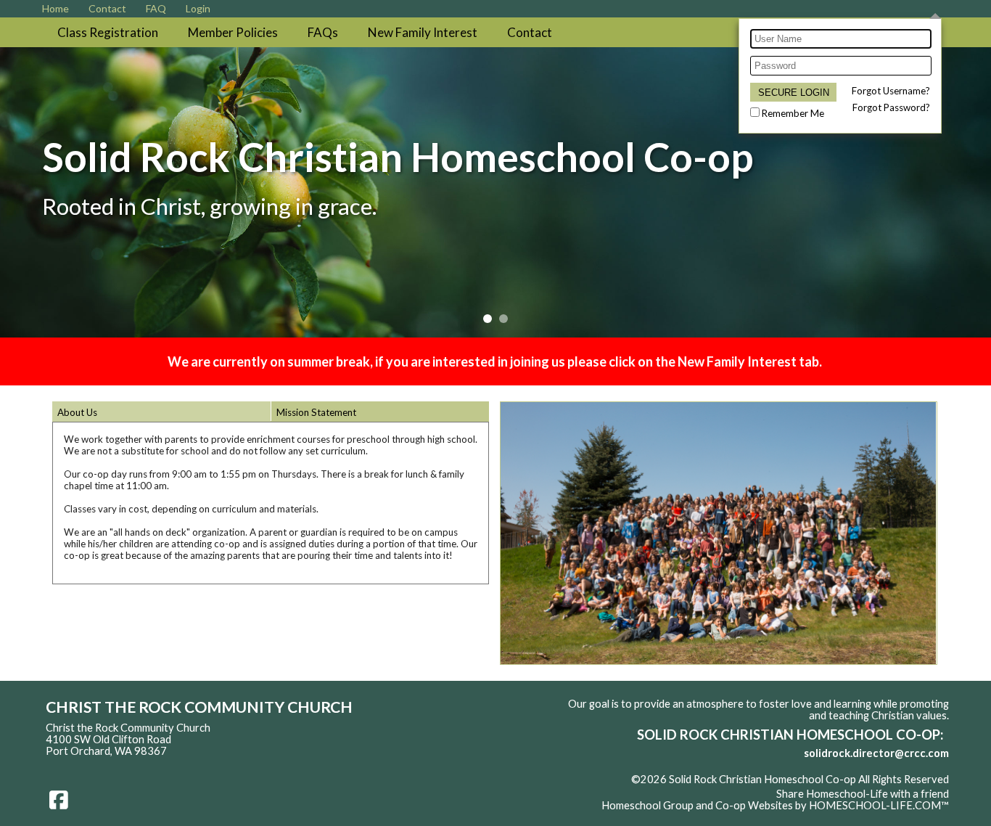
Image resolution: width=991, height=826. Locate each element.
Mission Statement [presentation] (316, 412)
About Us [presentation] (77, 412)
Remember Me (793, 113)
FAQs (323, 32)
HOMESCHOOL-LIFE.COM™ (879, 805)
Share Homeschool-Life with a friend (862, 794)
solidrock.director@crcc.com (876, 753)
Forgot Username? (891, 91)
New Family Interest (422, 32)
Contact (529, 32)
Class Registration (107, 32)
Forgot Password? (891, 107)
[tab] (161, 411)
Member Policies (233, 32)
